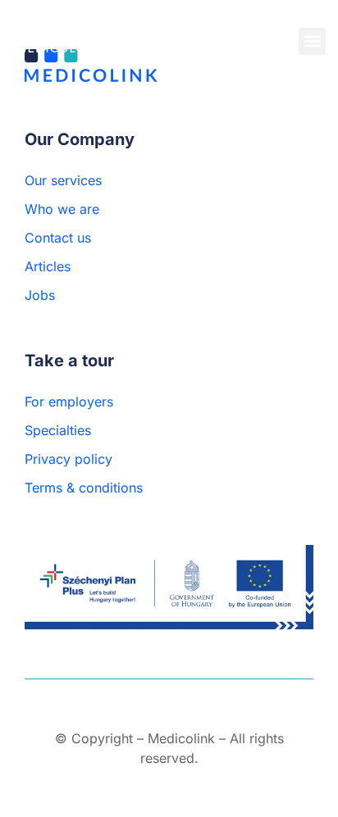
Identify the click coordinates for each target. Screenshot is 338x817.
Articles (48, 266)
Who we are (62, 209)
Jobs (40, 295)
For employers (69, 401)
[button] (312, 41)
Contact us (58, 237)
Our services (63, 180)
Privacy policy (68, 459)
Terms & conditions (84, 487)
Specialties (58, 430)
